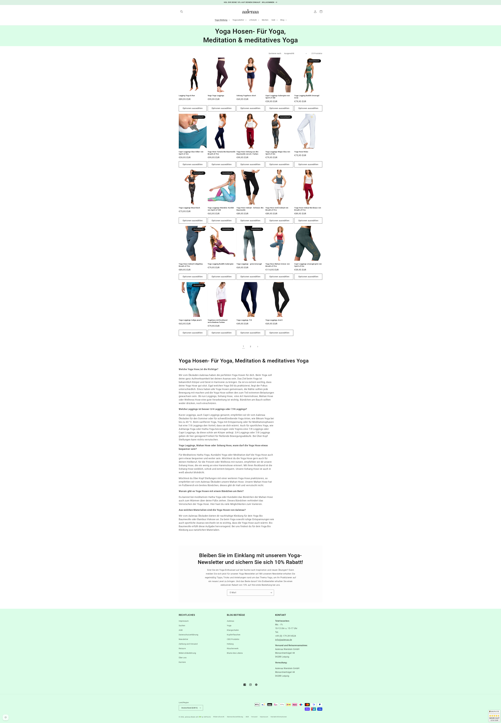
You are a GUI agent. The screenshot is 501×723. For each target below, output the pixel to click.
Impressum (184, 621)
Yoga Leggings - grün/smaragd (249, 264)
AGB (181, 630)
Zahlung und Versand (188, 644)
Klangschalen (233, 630)
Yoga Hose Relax (301, 152)
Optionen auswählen (193, 108)
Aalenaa (230, 621)
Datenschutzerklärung (188, 635)
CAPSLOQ (207, 717)
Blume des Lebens (235, 653)
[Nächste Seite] (257, 346)
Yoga (229, 625)
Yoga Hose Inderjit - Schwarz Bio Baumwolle (250, 209)
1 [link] (243, 346)
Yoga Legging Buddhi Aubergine (221, 264)
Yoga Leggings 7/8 (244, 320)
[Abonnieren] (271, 593)
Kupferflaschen (233, 635)
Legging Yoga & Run (187, 96)
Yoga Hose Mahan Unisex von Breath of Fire (278, 265)
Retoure (182, 648)
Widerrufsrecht (218, 717)
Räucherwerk (232, 648)
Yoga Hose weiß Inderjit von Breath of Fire (277, 209)
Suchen (182, 625)
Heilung (230, 644)
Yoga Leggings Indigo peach (190, 320)
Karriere (182, 662)
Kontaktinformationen (279, 717)
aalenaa (188, 717)
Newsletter (183, 639)
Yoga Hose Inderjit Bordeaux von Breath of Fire (307, 209)
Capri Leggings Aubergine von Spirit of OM (278, 97)
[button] (181, 11)
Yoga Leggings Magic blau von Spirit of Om (278, 153)
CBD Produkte (233, 639)
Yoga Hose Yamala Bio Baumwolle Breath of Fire (221, 153)
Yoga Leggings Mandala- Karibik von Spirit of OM (221, 209)
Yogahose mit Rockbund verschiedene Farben (217, 321)
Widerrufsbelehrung (187, 653)
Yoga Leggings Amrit (274, 320)
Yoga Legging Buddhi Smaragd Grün (306, 97)
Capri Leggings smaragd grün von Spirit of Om (308, 265)
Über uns (183, 658)
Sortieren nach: (275, 53)
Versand (254, 717)
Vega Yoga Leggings (216, 96)
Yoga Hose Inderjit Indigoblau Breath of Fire (191, 265)
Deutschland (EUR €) (189, 708)
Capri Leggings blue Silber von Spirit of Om (191, 153)
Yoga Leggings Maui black (189, 208)
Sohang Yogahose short (246, 96)
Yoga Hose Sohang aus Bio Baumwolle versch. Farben (247, 153)
